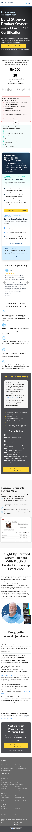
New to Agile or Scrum (6, 782)
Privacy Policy (20, 822)
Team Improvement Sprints (20, 768)
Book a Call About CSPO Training (13, 46)
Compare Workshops (19, 775)
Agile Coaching (4, 764)
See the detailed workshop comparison (14, 257)
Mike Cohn (17, 808)
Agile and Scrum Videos (6, 795)
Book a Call (3, 814)
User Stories (17, 786)
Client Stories (4, 810)
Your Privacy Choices (17, 828)
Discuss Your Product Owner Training (16, 469)
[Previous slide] (3, 89)
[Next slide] (29, 89)
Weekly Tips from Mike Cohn (21, 800)
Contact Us (3, 822)
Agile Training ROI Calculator (7, 768)
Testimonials (18, 810)
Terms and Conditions (11, 822)
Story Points (3, 788)
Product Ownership (19, 784)
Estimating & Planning (5, 766)
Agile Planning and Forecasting (21, 788)
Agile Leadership (4, 790)
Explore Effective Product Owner (16, 210)
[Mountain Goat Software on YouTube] (17, 824)
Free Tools (3, 800)
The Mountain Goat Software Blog (5, 798)
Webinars (17, 795)
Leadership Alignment (20, 766)
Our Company (4, 808)
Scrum (16, 782)
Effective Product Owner (12, 397)
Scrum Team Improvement (6, 770)
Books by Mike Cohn (19, 797)
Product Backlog (4, 786)
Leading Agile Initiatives (20, 790)
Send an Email (18, 814)
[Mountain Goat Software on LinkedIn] (15, 824)
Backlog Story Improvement (21, 764)
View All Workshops (5, 775)
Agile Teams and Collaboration (8, 784)
